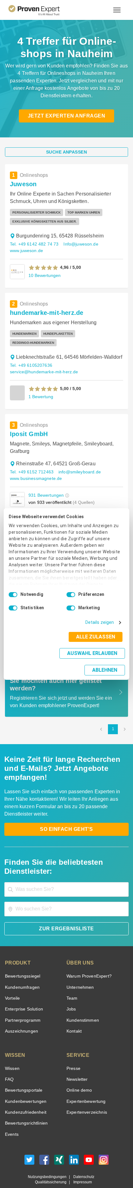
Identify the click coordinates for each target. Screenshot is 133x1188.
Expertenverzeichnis (85, 1094)
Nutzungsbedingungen (49, 1159)
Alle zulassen (97, 643)
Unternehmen (79, 969)
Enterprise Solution (23, 991)
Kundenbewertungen (24, 1083)
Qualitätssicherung (51, 1164)
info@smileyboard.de (77, 463)
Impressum (81, 1164)
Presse (72, 1050)
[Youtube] (89, 1143)
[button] (43, 267)
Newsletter (77, 1061)
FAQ (8, 1061)
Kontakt (73, 1013)
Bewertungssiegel (22, 958)
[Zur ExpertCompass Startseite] (41, 10)
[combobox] (66, 871)
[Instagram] (104, 1143)
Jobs (70, 991)
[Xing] (59, 1143)
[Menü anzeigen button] (117, 9)
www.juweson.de (26, 251)
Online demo (78, 1072)
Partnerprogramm (22, 1002)
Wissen (12, 1050)
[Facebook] (44, 1143)
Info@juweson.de (77, 244)
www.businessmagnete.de (35, 469)
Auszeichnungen (20, 1013)
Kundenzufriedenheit (24, 1094)
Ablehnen (105, 661)
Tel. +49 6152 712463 (31, 463)
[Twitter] (29, 1143)
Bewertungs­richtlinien (26, 1105)
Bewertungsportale (23, 1072)
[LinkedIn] (74, 1143)
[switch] (70, 601)
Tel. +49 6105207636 (30, 356)
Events (11, 1116)
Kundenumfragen (21, 969)
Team (71, 980)
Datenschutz (82, 1159)
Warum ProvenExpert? (87, 958)
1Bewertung (40, 387)
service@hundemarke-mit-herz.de (42, 363)
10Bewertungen (43, 275)
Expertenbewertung (85, 1083)
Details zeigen (101, 629)
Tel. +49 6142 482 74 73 (33, 244)
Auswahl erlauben (53, 659)
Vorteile (12, 980)
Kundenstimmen (82, 1002)
